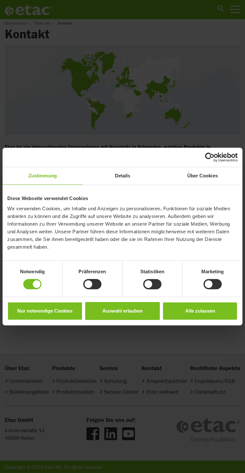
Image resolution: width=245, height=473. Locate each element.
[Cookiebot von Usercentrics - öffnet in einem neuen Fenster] (210, 157)
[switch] (92, 284)
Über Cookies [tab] (202, 175)
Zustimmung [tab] (42, 175)
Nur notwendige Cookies (44, 311)
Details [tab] (122, 175)
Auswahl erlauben (122, 311)
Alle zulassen (200, 311)
